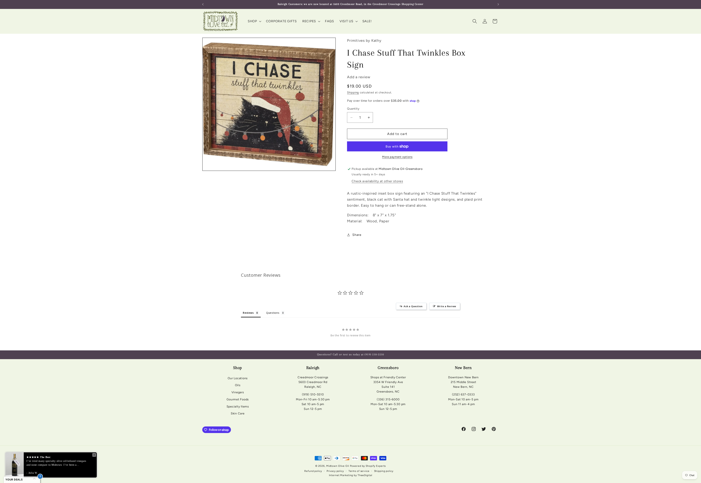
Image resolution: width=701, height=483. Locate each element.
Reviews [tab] (248, 312)
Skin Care (238, 413)
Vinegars (237, 392)
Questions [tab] (272, 312)
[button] (254, 21)
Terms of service (358, 471)
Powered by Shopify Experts (368, 465)
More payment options (397, 157)
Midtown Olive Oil (337, 465)
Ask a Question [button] (413, 306)
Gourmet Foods (238, 399)
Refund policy (313, 471)
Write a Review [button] (446, 306)
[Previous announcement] (203, 4)
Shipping (353, 92)
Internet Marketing (341, 475)
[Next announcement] (498, 4)
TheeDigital (365, 475)
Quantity (353, 108)
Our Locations (238, 378)
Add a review (358, 77)
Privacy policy (335, 471)
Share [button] (356, 235)
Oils (237, 385)
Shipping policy (383, 471)
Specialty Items (238, 406)
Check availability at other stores (377, 181)
